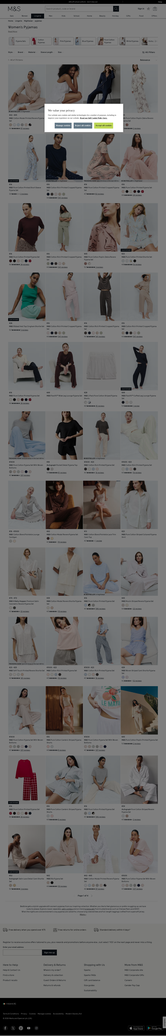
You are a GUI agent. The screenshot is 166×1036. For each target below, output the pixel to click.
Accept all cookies (104, 125)
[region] (83, 118)
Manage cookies (63, 125)
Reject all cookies (83, 125)
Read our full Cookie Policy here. (93, 118)
